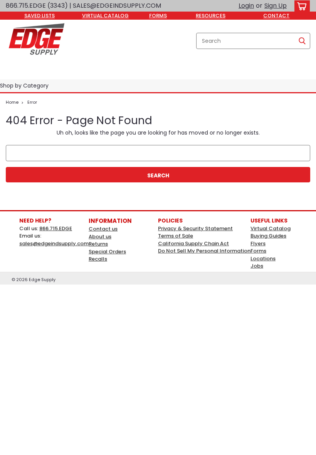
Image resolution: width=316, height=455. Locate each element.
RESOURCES (210, 15)
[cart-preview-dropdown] (300, 6)
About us (100, 236)
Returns (98, 244)
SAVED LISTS (39, 15)
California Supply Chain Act (193, 243)
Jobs (256, 266)
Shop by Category (24, 85)
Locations (263, 258)
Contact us (103, 229)
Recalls (98, 259)
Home (12, 102)
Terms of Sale (175, 235)
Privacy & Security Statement (195, 228)
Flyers (258, 243)
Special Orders (107, 251)
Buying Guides (268, 235)
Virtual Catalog (270, 228)
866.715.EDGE (55, 228)
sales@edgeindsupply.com (54, 243)
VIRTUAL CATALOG (105, 15)
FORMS (158, 15)
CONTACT (276, 15)
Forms (258, 250)
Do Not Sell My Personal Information (204, 250)
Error (32, 102)
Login (246, 5)
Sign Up (275, 5)
